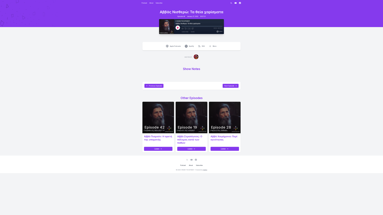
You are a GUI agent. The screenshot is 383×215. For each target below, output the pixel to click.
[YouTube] (235, 3)
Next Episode (229, 86)
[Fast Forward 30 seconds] (193, 29)
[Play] (178, 27)
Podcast (144, 3)
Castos (205, 170)
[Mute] (183, 28)
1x (189, 28)
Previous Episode (155, 86)
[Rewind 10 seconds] (186, 29)
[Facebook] (240, 3)
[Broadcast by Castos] (219, 32)
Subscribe (159, 3)
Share (193, 32)
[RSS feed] (231, 3)
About (151, 3)
